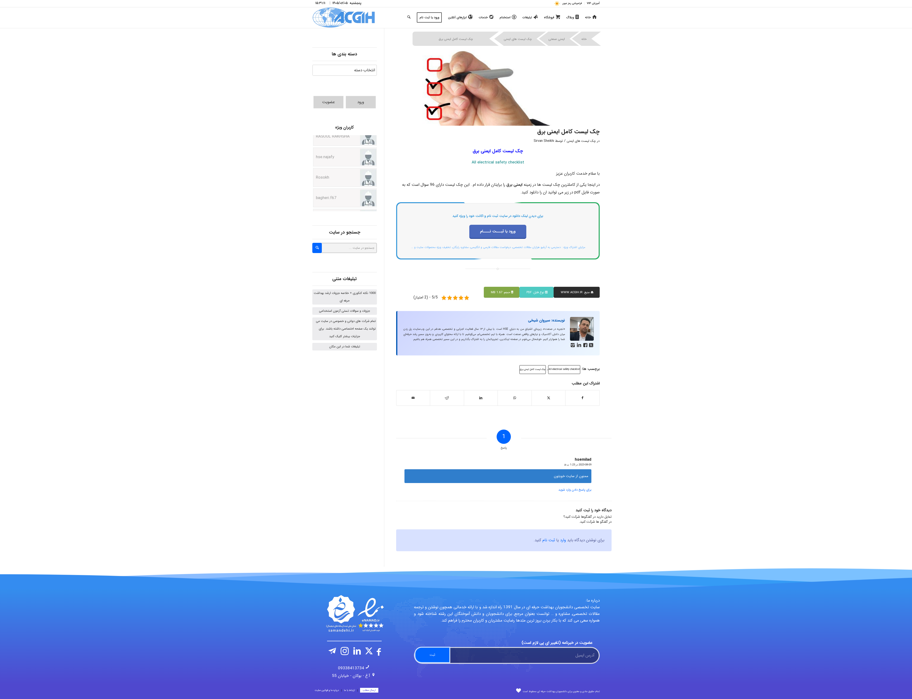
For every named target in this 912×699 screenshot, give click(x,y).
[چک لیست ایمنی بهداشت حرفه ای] (498, 88)
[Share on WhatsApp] (515, 397)
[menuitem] (592, 3)
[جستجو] (408, 17)
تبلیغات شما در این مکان (344, 346)
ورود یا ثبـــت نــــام (498, 231)
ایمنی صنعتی (556, 39)
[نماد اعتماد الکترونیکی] (354, 613)
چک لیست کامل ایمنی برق (532, 369)
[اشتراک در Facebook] (582, 397)
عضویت (328, 102)
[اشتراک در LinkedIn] (481, 397)
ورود (360, 102)
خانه (584, 39)
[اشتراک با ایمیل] (413, 397)
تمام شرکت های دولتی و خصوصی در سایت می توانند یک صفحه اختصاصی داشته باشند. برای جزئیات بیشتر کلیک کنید (346, 329)
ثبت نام (548, 540)
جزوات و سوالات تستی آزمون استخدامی (344, 310)
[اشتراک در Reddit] (447, 397)
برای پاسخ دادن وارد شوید (574, 489)
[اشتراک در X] (548, 397)
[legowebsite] (343, 17)
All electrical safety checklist (564, 369)
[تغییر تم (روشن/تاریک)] (557, 3)
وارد (563, 540)
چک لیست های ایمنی (518, 39)
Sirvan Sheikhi (544, 141)
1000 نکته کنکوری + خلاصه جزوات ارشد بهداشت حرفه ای (345, 297)
